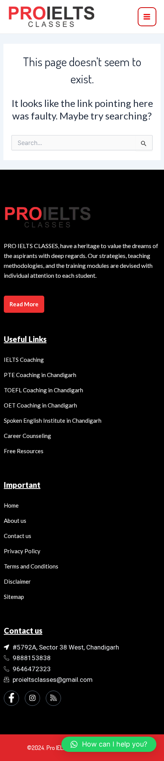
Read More (24, 304)
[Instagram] (32, 698)
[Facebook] (11, 698)
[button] (108, 744)
